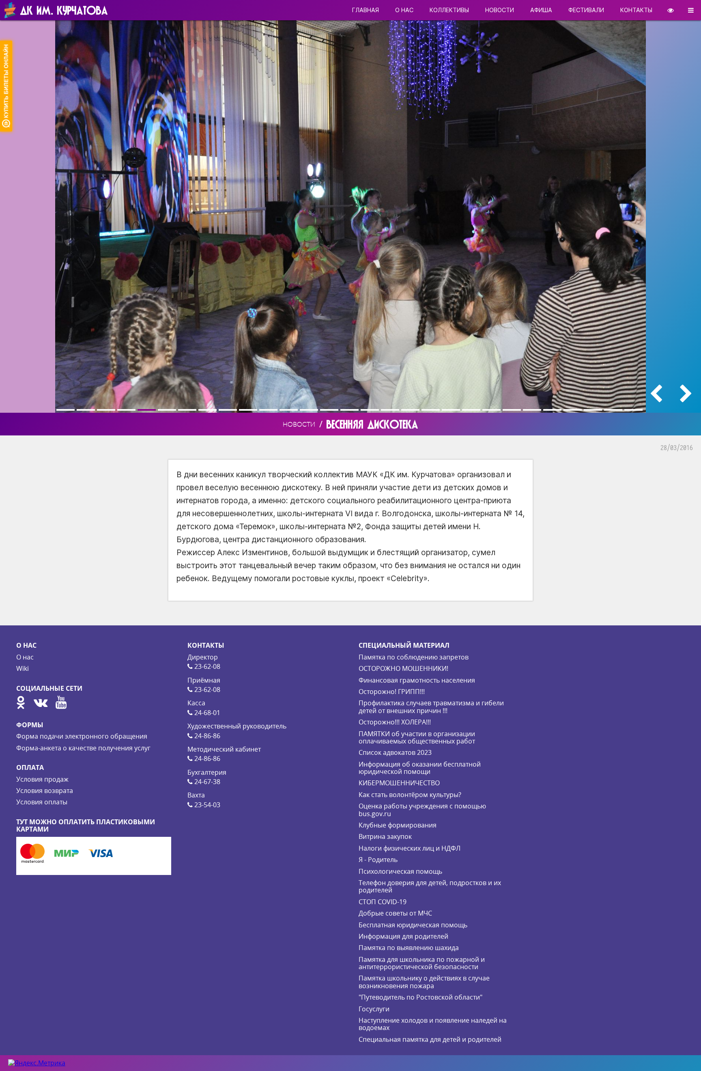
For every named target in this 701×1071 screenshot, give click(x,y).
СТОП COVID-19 (382, 901)
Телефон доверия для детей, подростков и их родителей (430, 886)
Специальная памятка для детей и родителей (430, 1039)
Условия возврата (44, 790)
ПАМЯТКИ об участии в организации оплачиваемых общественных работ (417, 737)
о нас (404, 9)
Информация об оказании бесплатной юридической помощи (420, 768)
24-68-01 (206, 712)
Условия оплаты (41, 801)
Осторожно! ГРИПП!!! (392, 691)
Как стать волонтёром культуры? (410, 794)
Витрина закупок (385, 836)
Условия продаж (42, 779)
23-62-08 (206, 666)
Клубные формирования (398, 825)
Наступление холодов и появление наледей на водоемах (433, 1024)
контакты (636, 9)
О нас (25, 657)
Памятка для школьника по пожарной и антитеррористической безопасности (422, 963)
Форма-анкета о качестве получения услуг (83, 747)
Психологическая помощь (400, 871)
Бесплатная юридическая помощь (413, 924)
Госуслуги (374, 1008)
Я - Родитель (378, 859)
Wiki (22, 668)
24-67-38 (206, 781)
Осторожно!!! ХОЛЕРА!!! (395, 722)
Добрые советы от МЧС (395, 913)
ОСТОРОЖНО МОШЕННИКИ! (403, 668)
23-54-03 (206, 804)
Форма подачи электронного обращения (81, 736)
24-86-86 (206, 735)
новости (499, 9)
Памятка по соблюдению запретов (414, 657)
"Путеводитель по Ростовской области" (420, 997)
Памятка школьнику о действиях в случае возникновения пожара (424, 982)
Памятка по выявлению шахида (409, 947)
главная (365, 9)
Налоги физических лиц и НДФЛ (409, 848)
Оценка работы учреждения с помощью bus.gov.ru (422, 810)
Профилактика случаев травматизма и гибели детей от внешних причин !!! (431, 706)
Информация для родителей (403, 936)
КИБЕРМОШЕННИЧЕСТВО (399, 782)
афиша (541, 9)
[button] (66, 410)
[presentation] (656, 393)
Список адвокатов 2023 (395, 752)
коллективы (449, 9)
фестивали (586, 9)
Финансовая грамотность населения (417, 680)
